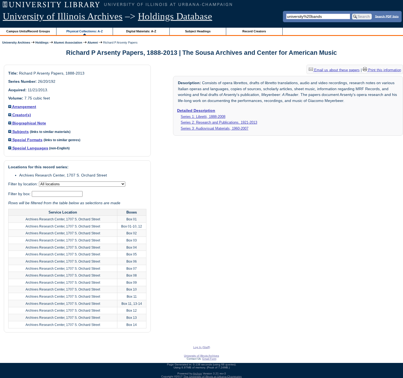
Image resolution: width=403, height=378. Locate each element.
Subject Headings (198, 31)
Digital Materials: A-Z (141, 31)
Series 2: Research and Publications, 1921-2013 (219, 122)
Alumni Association (68, 42)
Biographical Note (28, 123)
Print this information (384, 70)
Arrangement (23, 106)
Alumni (92, 42)
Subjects (20, 131)
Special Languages (29, 148)
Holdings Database (175, 16)
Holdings (42, 42)
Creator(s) (21, 115)
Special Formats (26, 140)
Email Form (209, 358)
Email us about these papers (336, 70)
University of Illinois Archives (63, 16)
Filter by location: (23, 184)
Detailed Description (196, 110)
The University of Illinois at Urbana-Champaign (212, 376)
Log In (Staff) (201, 347)
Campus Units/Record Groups (28, 31)
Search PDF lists (387, 16)
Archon (197, 373)
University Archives (16, 42)
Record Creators (254, 31)
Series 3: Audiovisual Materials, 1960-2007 (214, 128)
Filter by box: (20, 194)
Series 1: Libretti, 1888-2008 (203, 117)
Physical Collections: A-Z (84, 31)
